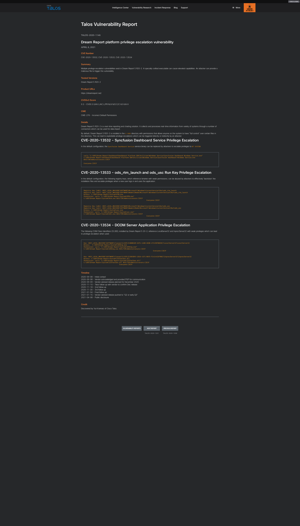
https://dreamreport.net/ (91, 93)
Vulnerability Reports (132, 328)
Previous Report (170, 328)
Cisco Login (294, 1)
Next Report (152, 328)
